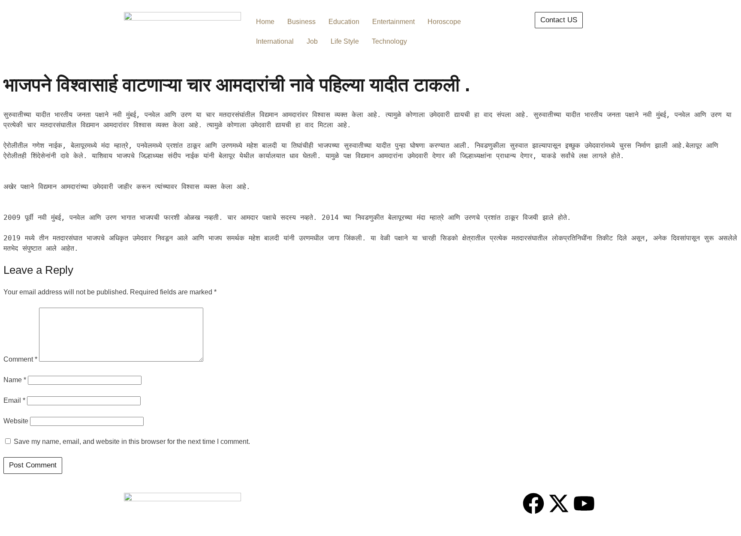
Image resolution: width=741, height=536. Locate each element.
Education (343, 21)
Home (265, 21)
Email (14, 400)
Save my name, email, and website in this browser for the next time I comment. (132, 441)
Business (301, 21)
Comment (20, 359)
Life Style (345, 41)
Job (312, 41)
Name (14, 379)
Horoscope (444, 21)
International (275, 41)
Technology (389, 41)
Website (15, 421)
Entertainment (393, 21)
